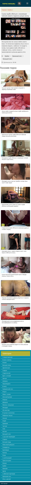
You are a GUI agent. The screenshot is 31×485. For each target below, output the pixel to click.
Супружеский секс (7, 389)
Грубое (7, 56)
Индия (4, 421)
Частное (4, 426)
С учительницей (6, 458)
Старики (4, 439)
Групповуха (5, 450)
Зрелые (4, 378)
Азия (3, 429)
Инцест (4, 391)
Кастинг (4, 431)
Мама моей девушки (8, 444)
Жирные (4, 399)
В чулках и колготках (8, 413)
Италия (4, 362)
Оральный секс (17, 56)
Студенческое (6, 373)
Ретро (4, 455)
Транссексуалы (6, 460)
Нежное (4, 418)
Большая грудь (6, 442)
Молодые (5, 407)
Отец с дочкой (6, 479)
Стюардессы (5, 447)
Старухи (4, 370)
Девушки (5, 402)
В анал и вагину (6, 360)
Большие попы (6, 365)
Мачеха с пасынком (8, 405)
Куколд (4, 452)
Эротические (6, 368)
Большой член (7, 59)
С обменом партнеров (8, 474)
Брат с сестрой (6, 376)
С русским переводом (8, 436)
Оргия (4, 471)
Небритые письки (7, 415)
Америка (4, 381)
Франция (4, 468)
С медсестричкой (7, 357)
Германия (5, 423)
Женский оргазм (7, 397)
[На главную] (9, 4)
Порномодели (6, 384)
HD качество (6, 410)
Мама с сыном (6, 394)
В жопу (4, 386)
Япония (4, 463)
